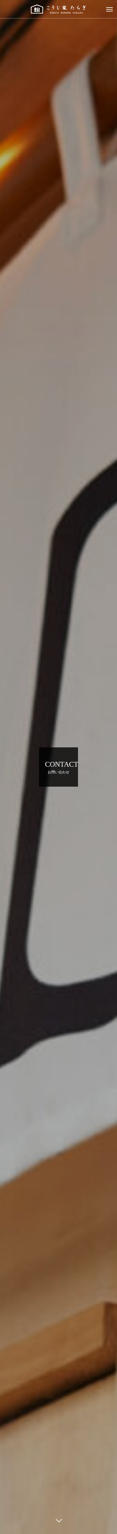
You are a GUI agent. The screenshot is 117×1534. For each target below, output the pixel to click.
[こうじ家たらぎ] (58, 9)
